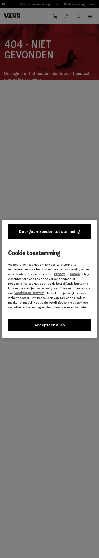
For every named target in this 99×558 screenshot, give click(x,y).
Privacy (59, 274)
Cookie (75, 274)
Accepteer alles (49, 325)
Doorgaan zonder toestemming (49, 231)
